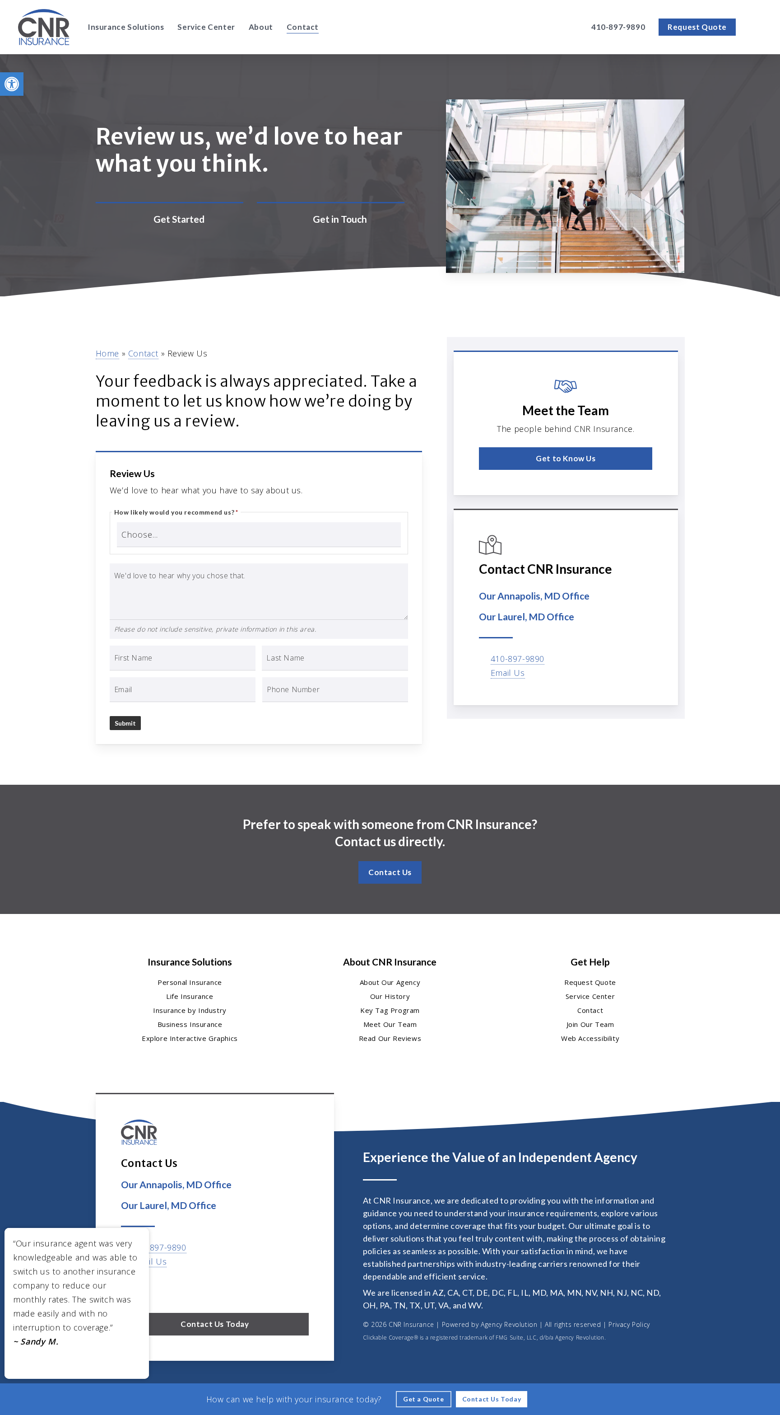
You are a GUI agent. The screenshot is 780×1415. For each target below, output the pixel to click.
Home (107, 353)
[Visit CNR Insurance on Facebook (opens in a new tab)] (148, 1287)
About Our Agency (390, 982)
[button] (11, 84)
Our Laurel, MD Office (526, 616)
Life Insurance (189, 996)
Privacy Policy (629, 1324)
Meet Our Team (390, 1024)
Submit (125, 723)
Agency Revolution (509, 1324)
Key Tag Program (390, 1010)
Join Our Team (590, 1024)
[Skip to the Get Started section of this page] (169, 219)
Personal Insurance (190, 982)
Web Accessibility (590, 1038)
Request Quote (590, 982)
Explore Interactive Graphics (190, 1038)
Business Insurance (190, 1024)
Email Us (508, 672)
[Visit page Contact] (330, 219)
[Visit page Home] (44, 27)
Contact (143, 353)
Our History (390, 996)
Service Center (590, 996)
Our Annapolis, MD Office (534, 595)
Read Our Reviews (390, 1038)
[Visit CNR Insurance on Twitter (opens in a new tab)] (129, 1287)
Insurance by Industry (190, 1010)
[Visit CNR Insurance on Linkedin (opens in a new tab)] (167, 1287)
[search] (756, 27)
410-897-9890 (517, 658)
